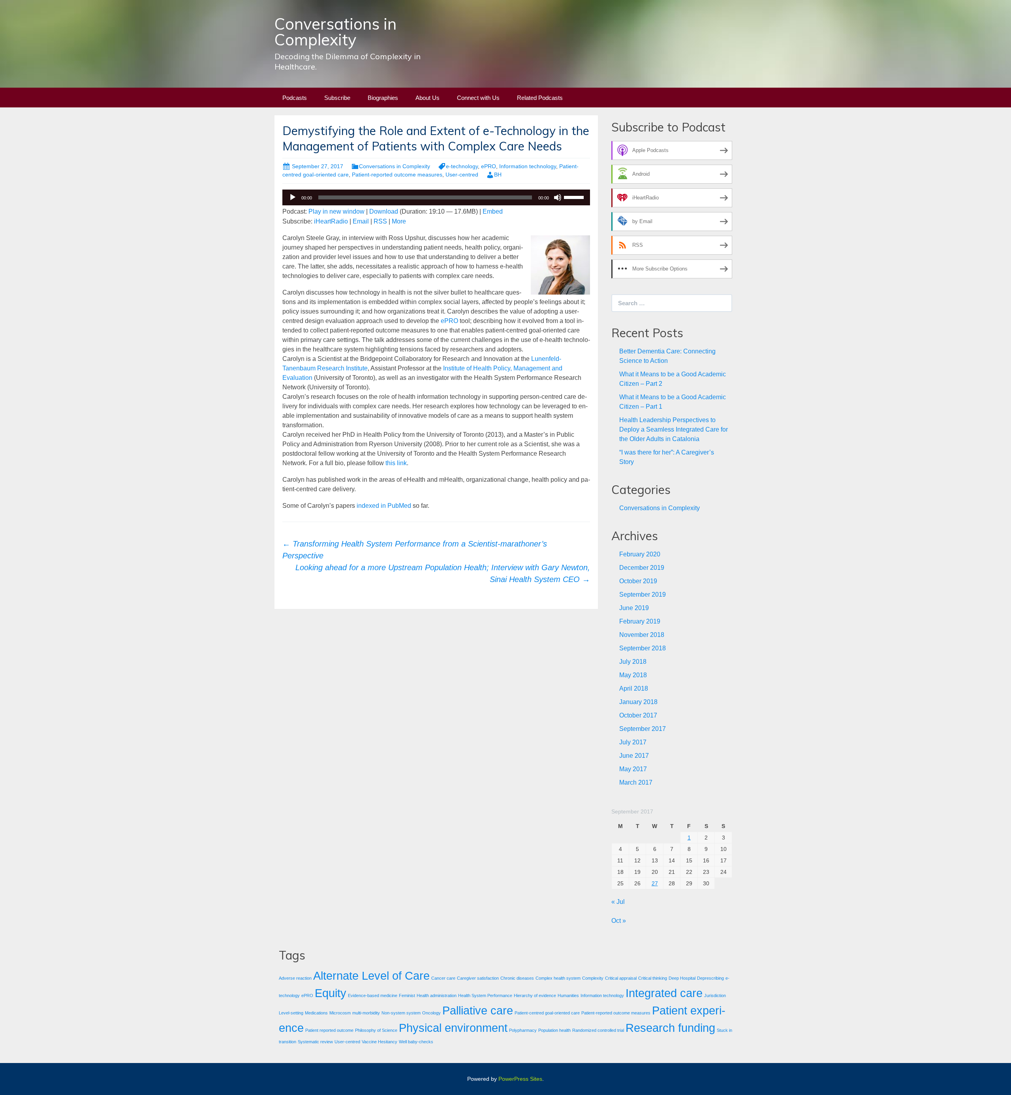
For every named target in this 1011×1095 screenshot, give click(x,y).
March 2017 (635, 782)
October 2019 (638, 581)
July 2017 (632, 742)
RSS (380, 221)
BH (498, 174)
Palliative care (477, 1010)
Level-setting (291, 1012)
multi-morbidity (366, 1012)
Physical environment (453, 1027)
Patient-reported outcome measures (397, 174)
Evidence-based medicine (372, 995)
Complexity (592, 978)
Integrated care (664, 992)
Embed (493, 211)
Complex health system (558, 978)
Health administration (437, 995)
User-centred (461, 174)
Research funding (670, 1027)
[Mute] (558, 197)
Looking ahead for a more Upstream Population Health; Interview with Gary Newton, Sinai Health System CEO (442, 573)
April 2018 (633, 688)
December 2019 (641, 567)
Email (361, 221)
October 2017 (638, 715)
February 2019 (639, 621)
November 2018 (641, 634)
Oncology (431, 1012)
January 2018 (638, 702)
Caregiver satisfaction (478, 978)
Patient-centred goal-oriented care (547, 1012)
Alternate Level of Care (371, 975)
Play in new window (336, 211)
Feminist (407, 995)
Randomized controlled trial (598, 1030)
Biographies (383, 97)
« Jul (618, 901)
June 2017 (634, 755)
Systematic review (315, 1041)
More (399, 221)
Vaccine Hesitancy (379, 1041)
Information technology (527, 166)
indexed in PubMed (384, 505)
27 (655, 883)
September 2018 (642, 648)
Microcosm (340, 1012)
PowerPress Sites (520, 1079)
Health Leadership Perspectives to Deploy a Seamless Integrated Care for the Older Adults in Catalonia (673, 429)
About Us (427, 97)
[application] (436, 197)
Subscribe (337, 97)
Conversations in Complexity (394, 166)
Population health (554, 1030)
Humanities (568, 995)
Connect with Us (478, 97)
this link (396, 463)
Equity (330, 992)
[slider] (575, 197)
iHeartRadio (331, 221)
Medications (316, 1012)
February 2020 (639, 554)
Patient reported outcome (329, 1030)
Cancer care (443, 978)
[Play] (293, 197)
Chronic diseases (517, 978)
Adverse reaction (295, 978)
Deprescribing (710, 978)
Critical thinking (652, 978)
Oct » (618, 920)
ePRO (488, 166)
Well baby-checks (416, 1041)
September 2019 (642, 594)
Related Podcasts (540, 97)
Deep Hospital (682, 978)
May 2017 (633, 769)
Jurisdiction (715, 995)
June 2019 (634, 608)
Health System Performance (485, 995)
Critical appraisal (621, 978)
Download (383, 211)
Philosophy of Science (376, 1030)
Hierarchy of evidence (535, 995)
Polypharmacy (523, 1030)
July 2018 (632, 661)
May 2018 (633, 675)
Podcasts (294, 97)
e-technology (462, 166)
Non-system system (401, 1012)
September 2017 (642, 728)
